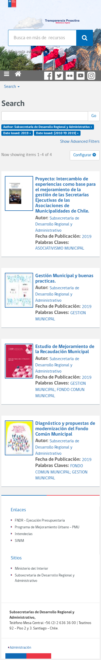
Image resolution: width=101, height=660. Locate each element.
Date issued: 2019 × (17, 133)
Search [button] (10, 87)
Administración (20, 647)
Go (93, 116)
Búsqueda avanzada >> (27, 52)
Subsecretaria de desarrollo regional (12, 13)
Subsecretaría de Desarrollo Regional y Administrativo (57, 224)
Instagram (91, 76)
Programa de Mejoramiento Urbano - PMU (47, 527)
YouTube (80, 76)
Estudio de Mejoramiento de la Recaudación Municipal (64, 349)
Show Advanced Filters (80, 142)
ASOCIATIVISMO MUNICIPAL (59, 248)
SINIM (19, 541)
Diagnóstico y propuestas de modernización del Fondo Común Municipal (65, 429)
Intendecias (24, 534)
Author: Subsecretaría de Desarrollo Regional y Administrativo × (47, 127)
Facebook (48, 76)
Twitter (59, 76)
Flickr (70, 76)
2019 (87, 237)
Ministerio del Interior (31, 569)
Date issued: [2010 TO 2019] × (57, 133)
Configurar (82, 155)
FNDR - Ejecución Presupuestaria (40, 521)
